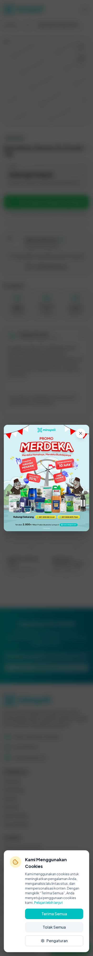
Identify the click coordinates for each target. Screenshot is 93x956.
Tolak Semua (54, 927)
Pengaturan (57, 940)
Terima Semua (54, 913)
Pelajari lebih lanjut (48, 902)
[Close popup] (80, 433)
